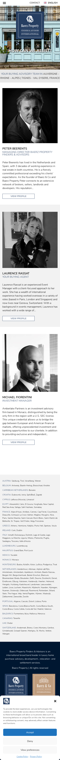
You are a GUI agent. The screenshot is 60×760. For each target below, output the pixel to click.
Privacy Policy (36, 756)
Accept (30, 732)
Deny (30, 741)
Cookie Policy (22, 756)
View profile (18, 196)
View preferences (30, 750)
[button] (55, 701)
